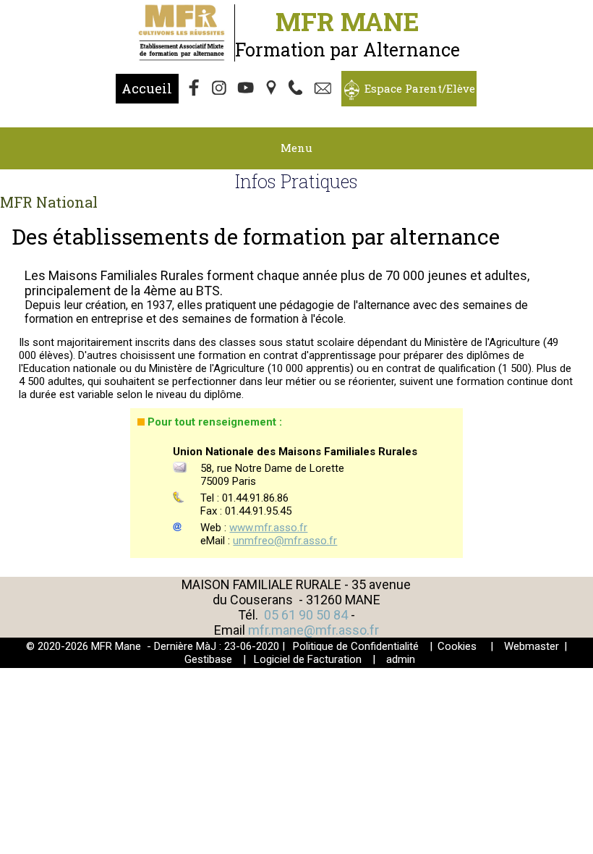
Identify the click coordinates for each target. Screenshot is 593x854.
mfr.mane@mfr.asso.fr (313, 630)
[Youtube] (246, 89)
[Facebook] (194, 89)
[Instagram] (220, 89)
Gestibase (208, 659)
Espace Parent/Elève (419, 88)
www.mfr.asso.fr (268, 527)
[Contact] (324, 89)
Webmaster (531, 646)
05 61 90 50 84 (307, 614)
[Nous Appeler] (298, 89)
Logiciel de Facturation (308, 659)
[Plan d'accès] (272, 89)
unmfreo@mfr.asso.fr (285, 540)
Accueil (146, 88)
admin (400, 659)
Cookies (457, 646)
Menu (296, 147)
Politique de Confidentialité (356, 646)
